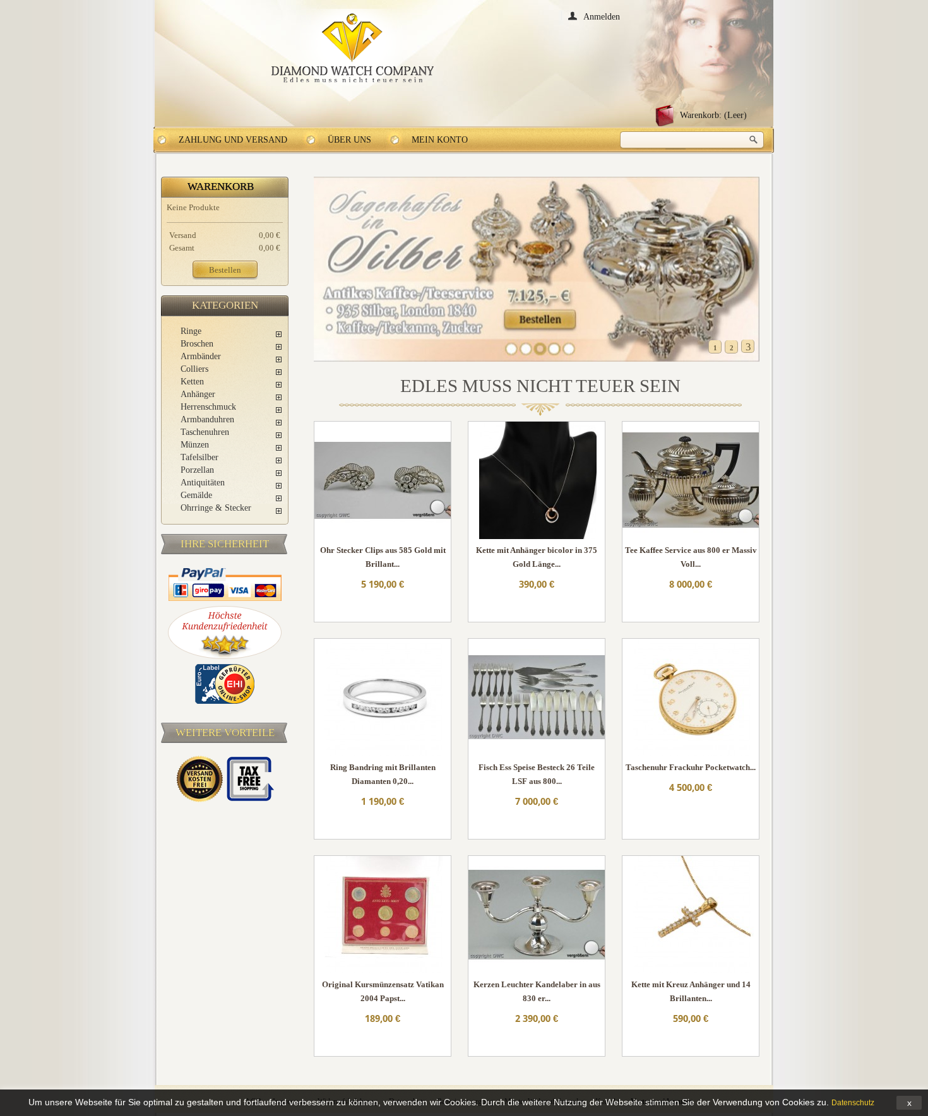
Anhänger (198, 394)
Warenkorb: (713, 115)
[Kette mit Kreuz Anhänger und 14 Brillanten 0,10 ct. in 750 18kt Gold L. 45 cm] (690, 915)
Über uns (349, 140)
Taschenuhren (205, 432)
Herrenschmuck (208, 407)
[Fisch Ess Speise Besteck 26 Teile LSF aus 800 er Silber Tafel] (536, 698)
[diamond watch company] (352, 48)
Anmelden (601, 16)
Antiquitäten (203, 482)
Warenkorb (220, 187)
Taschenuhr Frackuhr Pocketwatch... (691, 767)
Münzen (195, 444)
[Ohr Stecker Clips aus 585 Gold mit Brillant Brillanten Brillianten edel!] (382, 481)
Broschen (197, 343)
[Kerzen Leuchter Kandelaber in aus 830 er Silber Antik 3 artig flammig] (536, 915)
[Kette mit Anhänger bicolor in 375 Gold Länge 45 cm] (536, 481)
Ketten (192, 381)
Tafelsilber (199, 457)
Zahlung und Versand (233, 140)
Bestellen (225, 270)
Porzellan (197, 470)
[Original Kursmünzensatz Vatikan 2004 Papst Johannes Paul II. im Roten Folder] (382, 915)
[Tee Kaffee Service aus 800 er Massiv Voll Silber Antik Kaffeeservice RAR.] (690, 481)
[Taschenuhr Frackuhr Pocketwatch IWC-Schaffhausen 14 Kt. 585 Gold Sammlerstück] (690, 698)
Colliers (194, 369)
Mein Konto (440, 140)
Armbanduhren (207, 419)
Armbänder (201, 356)
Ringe (191, 331)
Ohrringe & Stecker (216, 508)
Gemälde (196, 495)
